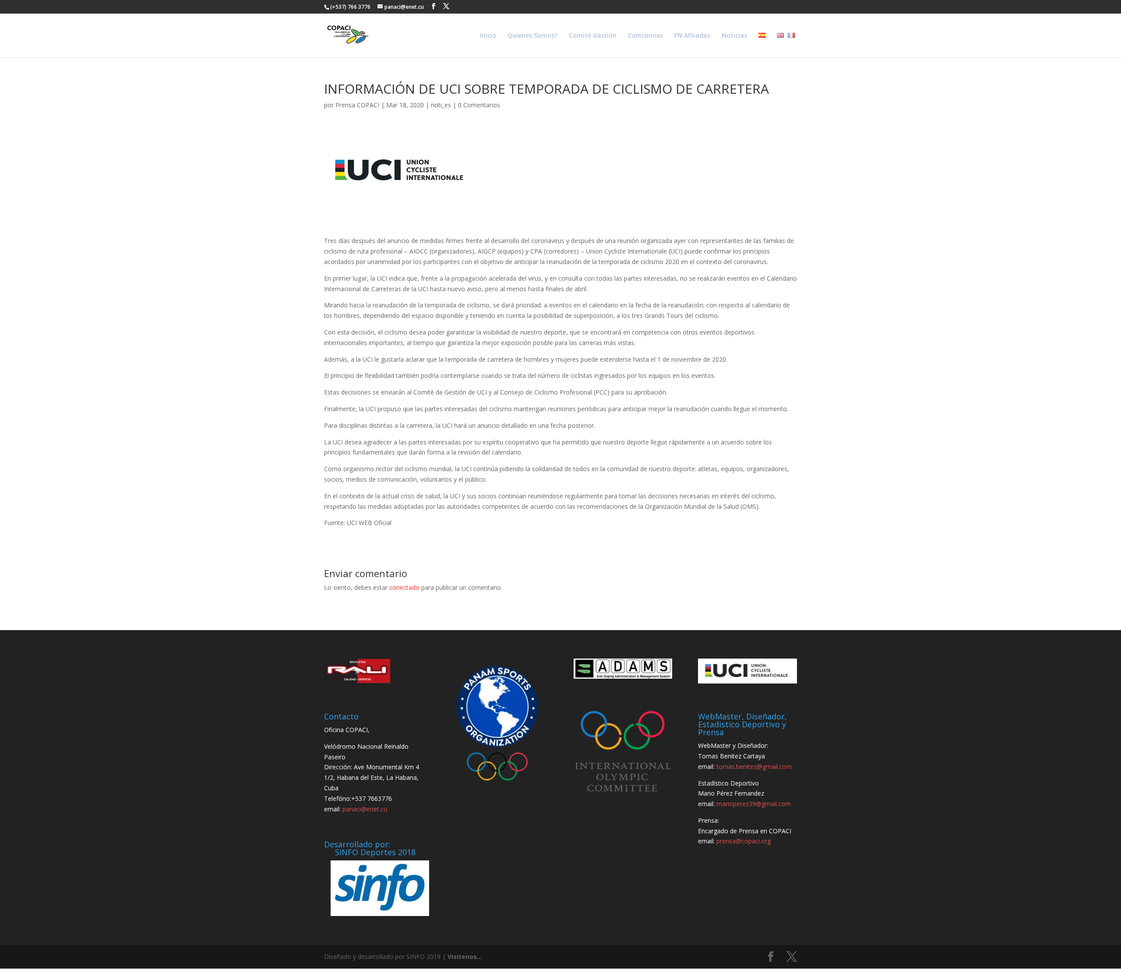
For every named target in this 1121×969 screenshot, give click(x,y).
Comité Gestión (593, 35)
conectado (404, 587)
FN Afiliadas (692, 35)
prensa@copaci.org (743, 841)
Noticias (734, 35)
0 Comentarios (479, 105)
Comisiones (645, 35)
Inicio (488, 35)
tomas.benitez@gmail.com (754, 766)
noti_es (441, 105)
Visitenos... (465, 956)
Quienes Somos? (532, 35)
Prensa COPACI (357, 105)
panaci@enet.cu (364, 809)
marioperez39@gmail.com (753, 804)
